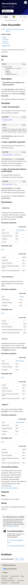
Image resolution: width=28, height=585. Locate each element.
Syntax (4, 37)
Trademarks (4, 583)
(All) (2, 249)
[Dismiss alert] (25, 2)
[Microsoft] (14, 17)
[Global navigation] (1, 16)
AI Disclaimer (4, 576)
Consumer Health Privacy (7, 580)
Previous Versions (14, 576)
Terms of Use (20, 580)
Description (5, 39)
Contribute (4, 578)
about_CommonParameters (9, 488)
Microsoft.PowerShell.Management (11, 20)
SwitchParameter (20, 230)
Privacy (10, 578)
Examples (4, 41)
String (21, 296)
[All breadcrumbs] (2, 20)
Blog (22, 576)
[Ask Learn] (22, 20)
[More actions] (25, 20)
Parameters (5, 43)
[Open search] (20, 16)
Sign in (25, 17)
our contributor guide (12, 526)
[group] (14, 130)
